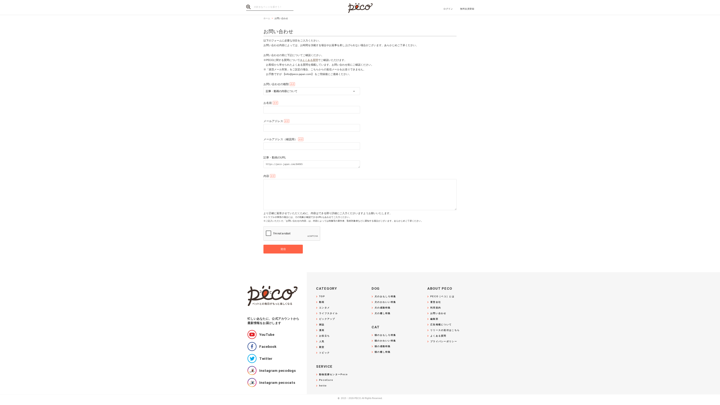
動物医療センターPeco (333, 374)
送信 (283, 249)
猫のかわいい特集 (385, 341)
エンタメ (324, 308)
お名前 (267, 102)
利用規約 (435, 308)
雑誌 (322, 324)
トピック (324, 353)
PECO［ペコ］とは (442, 296)
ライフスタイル (328, 313)
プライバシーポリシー (443, 341)
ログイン (448, 9)
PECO (360, 8)
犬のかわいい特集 (385, 302)
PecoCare (326, 380)
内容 (266, 176)
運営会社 (435, 302)
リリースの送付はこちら (445, 330)
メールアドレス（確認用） (280, 139)
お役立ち (324, 336)
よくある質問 (310, 60)
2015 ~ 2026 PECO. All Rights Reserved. (360, 398)
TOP (322, 296)
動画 (322, 302)
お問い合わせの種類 (276, 84)
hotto (323, 386)
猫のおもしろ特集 (385, 335)
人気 (322, 341)
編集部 (434, 319)
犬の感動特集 (383, 308)
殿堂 (322, 347)
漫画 (322, 330)
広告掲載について (441, 324)
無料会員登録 (467, 9)
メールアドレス (273, 121)
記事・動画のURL (274, 157)
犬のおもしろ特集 (385, 296)
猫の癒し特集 (383, 352)
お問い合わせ (438, 313)
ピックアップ (327, 319)
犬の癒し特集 (383, 313)
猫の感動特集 (383, 346)
